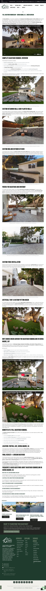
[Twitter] (27, 582)
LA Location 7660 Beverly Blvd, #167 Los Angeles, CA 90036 (9, 570)
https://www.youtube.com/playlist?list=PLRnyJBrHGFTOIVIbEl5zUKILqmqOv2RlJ (17, 425)
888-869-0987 (6, 564)
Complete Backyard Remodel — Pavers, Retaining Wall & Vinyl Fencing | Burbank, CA (37, 516)
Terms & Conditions (17, 586)
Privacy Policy (9, 586)
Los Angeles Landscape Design (7, 514)
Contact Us (36, 586)
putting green (13, 23)
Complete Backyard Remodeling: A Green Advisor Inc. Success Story (22, 516)
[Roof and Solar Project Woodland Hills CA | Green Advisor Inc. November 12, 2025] (45, 587)
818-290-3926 (6, 565)
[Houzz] (29, 582)
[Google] (19, 582)
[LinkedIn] (32, 582)
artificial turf (5, 23)
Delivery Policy (31, 586)
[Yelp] (22, 582)
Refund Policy (24, 586)
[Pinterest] (24, 582)
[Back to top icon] (42, 589)
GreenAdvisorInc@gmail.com (9, 567)
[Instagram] (17, 582)
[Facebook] (14, 582)
